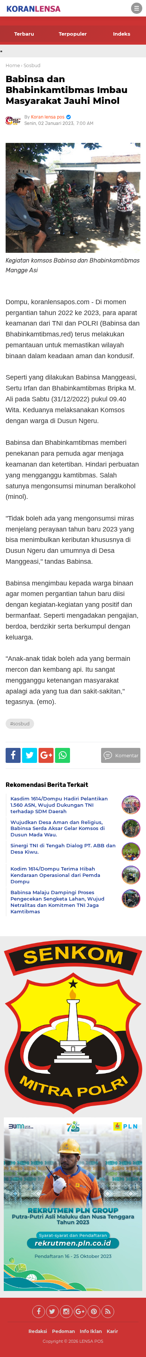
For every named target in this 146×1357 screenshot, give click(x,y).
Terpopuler (73, 34)
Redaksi (37, 1331)
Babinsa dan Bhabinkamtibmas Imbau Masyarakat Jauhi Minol (67, 90)
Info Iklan (91, 1331)
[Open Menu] (136, 8)
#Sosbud (20, 724)
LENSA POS (91, 1341)
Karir (112, 1331)
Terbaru (24, 34)
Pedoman (63, 1331)
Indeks (121, 34)
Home (13, 65)
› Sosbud (30, 65)
